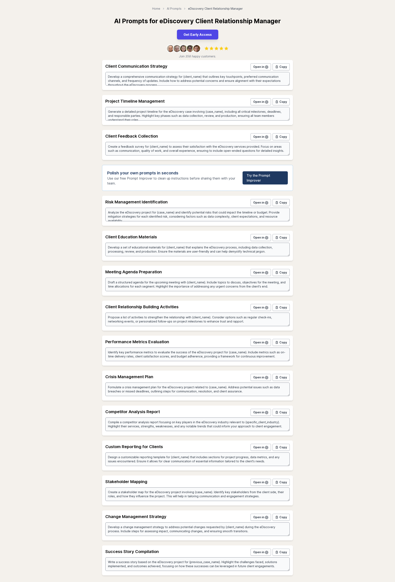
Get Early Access (198, 34)
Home (156, 8)
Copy (283, 66)
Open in (259, 66)
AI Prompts (174, 8)
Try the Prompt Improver (258, 177)
